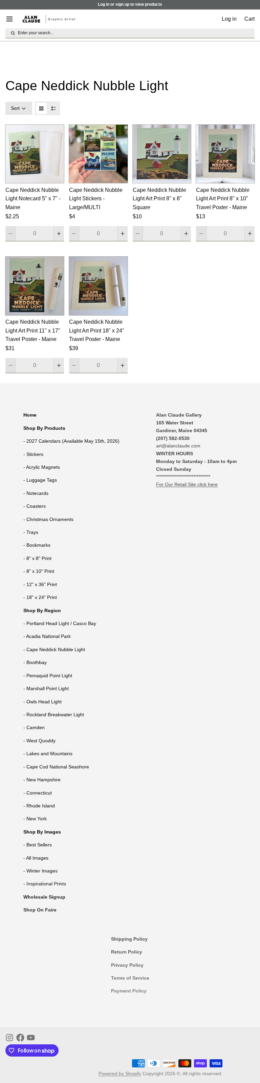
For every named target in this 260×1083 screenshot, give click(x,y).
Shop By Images (42, 832)
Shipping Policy (129, 939)
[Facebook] (20, 1038)
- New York (35, 818)
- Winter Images (40, 871)
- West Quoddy (39, 740)
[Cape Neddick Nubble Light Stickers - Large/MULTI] (98, 154)
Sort (15, 108)
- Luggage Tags (40, 480)
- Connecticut (37, 793)
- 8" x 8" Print (37, 558)
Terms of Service (130, 978)
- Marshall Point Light (46, 688)
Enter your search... (35, 33)
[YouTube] (31, 1038)
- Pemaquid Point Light (47, 675)
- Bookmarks (36, 545)
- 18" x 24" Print (40, 597)
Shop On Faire (40, 909)
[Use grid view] (41, 108)
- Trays (30, 532)
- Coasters (34, 506)
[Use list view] (53, 108)
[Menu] (12, 19)
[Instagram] (9, 1038)
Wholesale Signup (44, 897)
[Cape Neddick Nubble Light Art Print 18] (98, 286)
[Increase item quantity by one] (59, 233)
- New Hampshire (42, 779)
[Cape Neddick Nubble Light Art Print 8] (162, 154)
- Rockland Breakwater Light (53, 714)
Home (30, 415)
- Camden (34, 727)
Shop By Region (42, 610)
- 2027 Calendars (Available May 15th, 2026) (71, 441)
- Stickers (33, 454)
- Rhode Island (39, 805)
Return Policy (126, 952)
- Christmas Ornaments (48, 519)
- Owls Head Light (42, 701)
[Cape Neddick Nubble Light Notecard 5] (34, 154)
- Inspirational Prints (44, 883)
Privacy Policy (127, 965)
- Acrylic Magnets (41, 467)
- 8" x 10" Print (38, 571)
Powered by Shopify (120, 1073)
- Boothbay (35, 662)
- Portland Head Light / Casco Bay (59, 623)
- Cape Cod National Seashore (56, 766)
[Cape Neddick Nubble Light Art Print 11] (34, 286)
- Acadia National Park (47, 636)
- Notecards (35, 493)
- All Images (35, 858)
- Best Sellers (37, 844)
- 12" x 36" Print (40, 584)
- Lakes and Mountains (47, 753)
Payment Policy (129, 991)
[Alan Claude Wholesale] (48, 19)
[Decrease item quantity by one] (10, 233)
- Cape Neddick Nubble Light (54, 649)
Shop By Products (44, 428)
